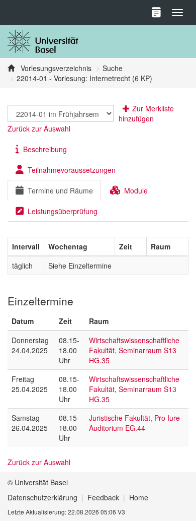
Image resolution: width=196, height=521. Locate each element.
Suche (113, 68)
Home (138, 497)
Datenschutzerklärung (42, 497)
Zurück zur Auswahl (39, 128)
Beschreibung (45, 149)
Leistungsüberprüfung (62, 211)
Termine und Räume (60, 190)
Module (136, 190)
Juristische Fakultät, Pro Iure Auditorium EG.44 (134, 423)
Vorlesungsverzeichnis (55, 68)
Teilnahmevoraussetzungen (72, 170)
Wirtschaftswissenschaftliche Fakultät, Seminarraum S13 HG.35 (134, 350)
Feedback (103, 497)
